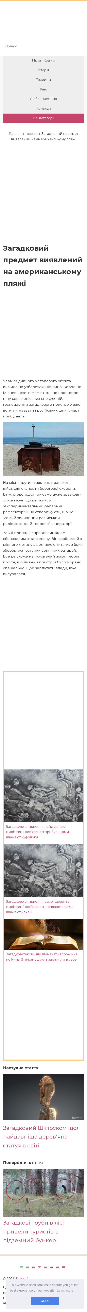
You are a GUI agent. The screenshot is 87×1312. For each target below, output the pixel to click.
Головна (15, 134)
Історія (43, 70)
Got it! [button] (45, 1300)
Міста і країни (43, 60)
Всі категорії (43, 118)
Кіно (43, 89)
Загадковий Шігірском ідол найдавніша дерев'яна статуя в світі (41, 1137)
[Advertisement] (43, 22)
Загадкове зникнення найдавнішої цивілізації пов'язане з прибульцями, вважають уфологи (38, 832)
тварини (43, 80)
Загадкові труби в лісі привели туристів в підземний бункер (33, 1231)
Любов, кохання (43, 99)
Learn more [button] (65, 1290)
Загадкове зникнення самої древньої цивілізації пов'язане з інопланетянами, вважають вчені (39, 907)
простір (32, 134)
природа (43, 108)
